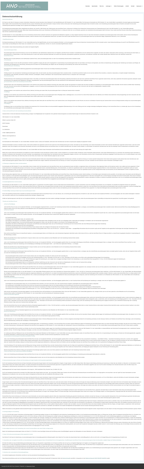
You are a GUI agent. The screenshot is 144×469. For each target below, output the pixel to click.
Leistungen (108, 6)
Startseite (88, 6)
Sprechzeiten (94, 6)
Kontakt (132, 6)
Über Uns (102, 6)
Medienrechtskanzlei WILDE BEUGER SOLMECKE (96, 458)
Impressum (139, 6)
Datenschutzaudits (66, 458)
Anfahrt (127, 6)
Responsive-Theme (31, 466)
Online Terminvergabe (118, 6)
